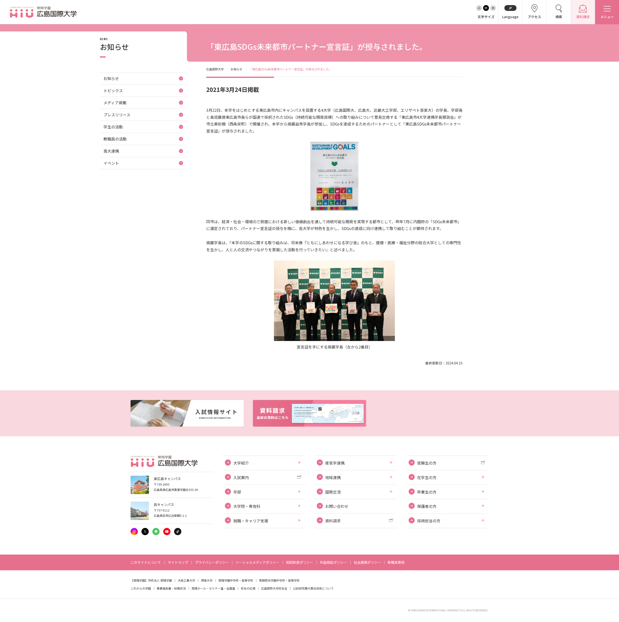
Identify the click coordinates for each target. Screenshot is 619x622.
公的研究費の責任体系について (313, 588)
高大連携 (111, 151)
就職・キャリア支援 (250, 521)
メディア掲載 (114, 102)
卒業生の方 (426, 492)
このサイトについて (146, 562)
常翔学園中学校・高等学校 (235, 580)
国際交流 (333, 492)
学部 (237, 492)
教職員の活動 (115, 139)
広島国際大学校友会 (274, 588)
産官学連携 (335, 463)
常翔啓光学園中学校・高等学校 (279, 580)
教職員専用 (396, 562)
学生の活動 (113, 127)
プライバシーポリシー (212, 562)
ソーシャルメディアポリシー (257, 562)
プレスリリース (116, 115)
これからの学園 (141, 588)
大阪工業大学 (186, 580)
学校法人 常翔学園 (160, 580)
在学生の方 (426, 477)
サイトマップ (178, 562)
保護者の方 (426, 506)
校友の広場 (248, 588)
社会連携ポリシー (367, 562)
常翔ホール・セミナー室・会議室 (213, 588)
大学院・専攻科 (246, 506)
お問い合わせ (336, 506)
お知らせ (236, 69)
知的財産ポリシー (299, 562)
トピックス (113, 90)
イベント (111, 163)
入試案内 (241, 477)
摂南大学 (207, 580)
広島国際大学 (215, 69)
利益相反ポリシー (333, 562)
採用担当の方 (428, 521)
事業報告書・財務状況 (171, 588)
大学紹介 (241, 463)
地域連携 (333, 477)
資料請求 (333, 521)
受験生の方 (426, 463)
